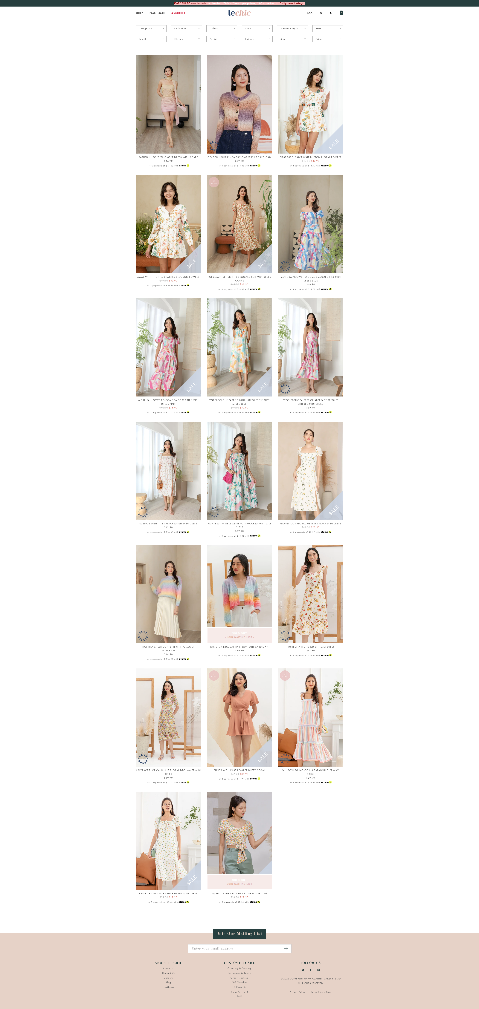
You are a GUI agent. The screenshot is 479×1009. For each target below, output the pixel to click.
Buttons (249, 39)
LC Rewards (239, 987)
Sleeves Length (289, 28)
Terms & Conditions (321, 991)
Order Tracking (239, 977)
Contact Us (168, 973)
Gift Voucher (239, 982)
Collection (180, 28)
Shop (139, 13)
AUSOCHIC (178, 13)
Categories (145, 28)
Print (318, 28)
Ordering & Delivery (239, 968)
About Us (168, 968)
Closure (178, 39)
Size (283, 39)
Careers (168, 977)
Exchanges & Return (239, 973)
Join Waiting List (239, 638)
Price (319, 39)
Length (143, 39)
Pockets (214, 39)
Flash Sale (157, 13)
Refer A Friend (239, 991)
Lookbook (168, 987)
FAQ (239, 996)
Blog (168, 982)
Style (248, 28)
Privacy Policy (298, 991)
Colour (214, 28)
